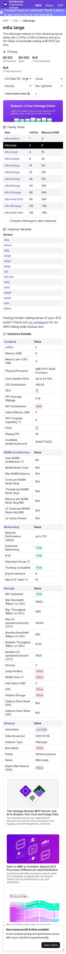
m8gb (7, 255)
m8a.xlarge (11, 151)
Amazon (9, 723)
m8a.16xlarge (12, 185)
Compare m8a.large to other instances (33, 220)
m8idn (7, 297)
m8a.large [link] (29, 20)
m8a (6, 239)
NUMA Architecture (17, 452)
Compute (10, 341)
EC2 (15, 20)
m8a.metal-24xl (14, 199)
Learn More (51, 945)
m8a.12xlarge (12, 178)
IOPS (9, 626)
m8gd (7, 261)
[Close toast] (4, 925)
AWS (6, 20)
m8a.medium (12, 138)
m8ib (7, 282)
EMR (9, 769)
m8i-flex (9, 276)
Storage (9, 588)
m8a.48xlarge (13, 205)
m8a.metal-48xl (14, 212)
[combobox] (21, 93)
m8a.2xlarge (12, 158)
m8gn (7, 266)
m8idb (7, 292)
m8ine (7, 308)
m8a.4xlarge (12, 165)
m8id (7, 287)
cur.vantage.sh (38, 322)
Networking (11, 527)
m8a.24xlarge (13, 192)
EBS (22, 603)
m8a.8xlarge (12, 172)
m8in (7, 303)
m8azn (8, 245)
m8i (6, 271)
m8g (6, 250)
